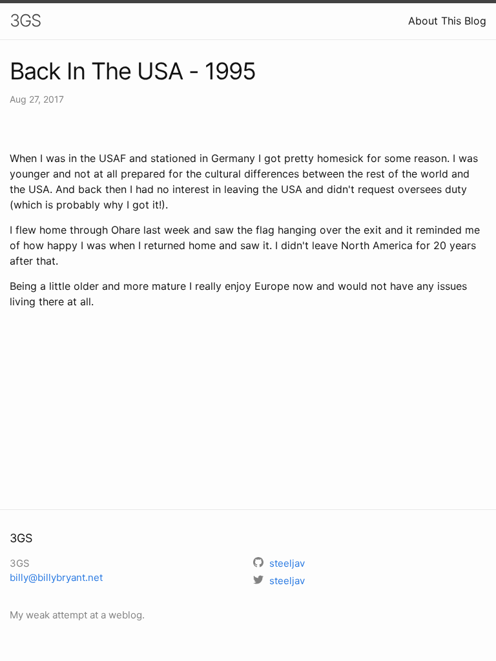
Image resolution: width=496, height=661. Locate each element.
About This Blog (447, 20)
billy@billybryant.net (56, 577)
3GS (25, 20)
